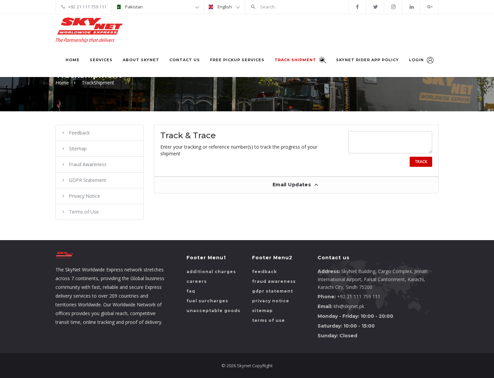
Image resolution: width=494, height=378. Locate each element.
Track (421, 161)
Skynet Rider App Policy (367, 60)
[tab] (296, 185)
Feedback (79, 132)
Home (73, 60)
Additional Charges (211, 271)
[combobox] (158, 6)
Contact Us (184, 60)
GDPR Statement (87, 180)
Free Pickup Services (237, 60)
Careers (197, 281)
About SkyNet (141, 60)
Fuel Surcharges (207, 300)
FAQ (191, 291)
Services (101, 60)
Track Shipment (296, 60)
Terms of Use (84, 212)
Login (417, 60)
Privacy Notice (84, 196)
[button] (296, 185)
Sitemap (78, 148)
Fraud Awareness (88, 164)
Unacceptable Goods (213, 310)
